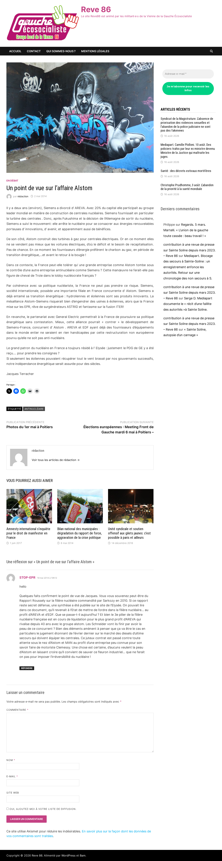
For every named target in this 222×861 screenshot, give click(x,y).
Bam (83, 855)
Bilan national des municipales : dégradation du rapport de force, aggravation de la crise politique (79, 533)
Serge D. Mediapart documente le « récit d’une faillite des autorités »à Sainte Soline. (187, 303)
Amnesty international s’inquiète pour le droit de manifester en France (28, 533)
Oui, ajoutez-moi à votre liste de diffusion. (43, 808)
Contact (34, 51)
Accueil (15, 51)
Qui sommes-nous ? (61, 51)
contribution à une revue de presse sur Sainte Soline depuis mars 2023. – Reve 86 (189, 250)
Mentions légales (95, 51)
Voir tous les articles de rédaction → (56, 460)
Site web (12, 792)
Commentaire (17, 709)
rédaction (23, 196)
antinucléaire (34, 408)
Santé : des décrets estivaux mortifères (186, 171)
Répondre (26, 668)
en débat (12, 180)
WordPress (68, 855)
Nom (10, 760)
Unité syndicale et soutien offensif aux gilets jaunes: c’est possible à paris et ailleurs (129, 533)
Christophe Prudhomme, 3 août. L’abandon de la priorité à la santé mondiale (187, 187)
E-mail (12, 776)
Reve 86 (96, 9)
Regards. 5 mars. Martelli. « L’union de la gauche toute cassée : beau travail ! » (185, 230)
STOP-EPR (27, 577)
